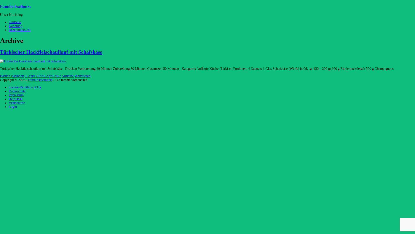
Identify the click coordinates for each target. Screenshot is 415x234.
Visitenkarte (17, 103)
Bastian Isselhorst (12, 76)
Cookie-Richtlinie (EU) (25, 87)
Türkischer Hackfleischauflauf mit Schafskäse (51, 52)
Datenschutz (17, 91)
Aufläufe (68, 76)
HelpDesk (15, 99)
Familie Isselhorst (15, 6)
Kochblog (15, 26)
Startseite (15, 22)
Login (13, 107)
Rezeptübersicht (19, 30)
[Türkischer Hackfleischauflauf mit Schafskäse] (33, 61)
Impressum (16, 95)
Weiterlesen (82, 76)
